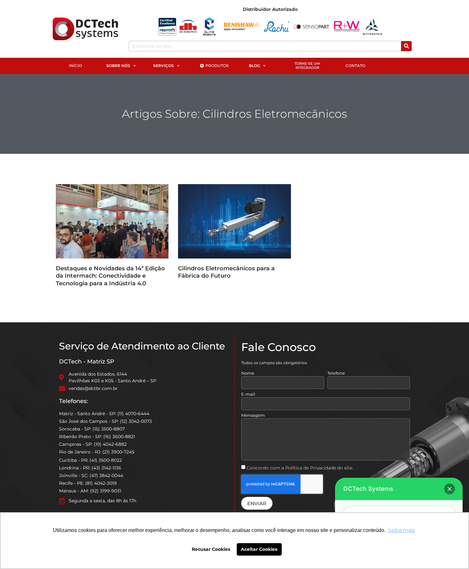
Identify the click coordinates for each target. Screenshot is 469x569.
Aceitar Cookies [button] (259, 549)
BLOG (254, 65)
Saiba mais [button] (401, 530)
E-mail (248, 394)
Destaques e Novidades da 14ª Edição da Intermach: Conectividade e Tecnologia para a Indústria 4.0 (110, 276)
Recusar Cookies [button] (211, 549)
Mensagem (253, 415)
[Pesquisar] (406, 46)
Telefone (336, 373)
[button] (449, 488)
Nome (247, 373)
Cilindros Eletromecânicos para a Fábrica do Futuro (226, 272)
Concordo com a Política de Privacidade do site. (300, 468)
